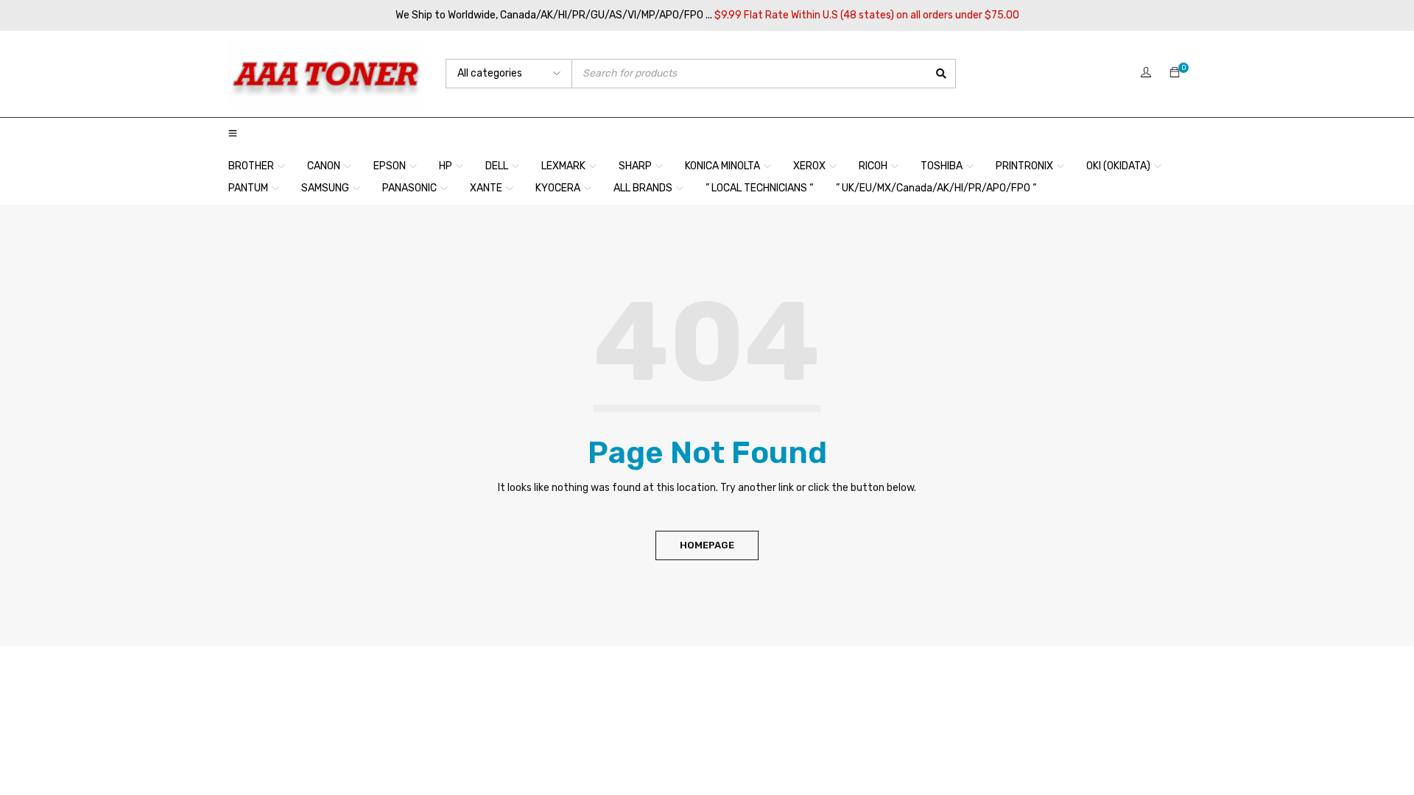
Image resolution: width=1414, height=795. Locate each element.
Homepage (707, 545)
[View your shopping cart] (1174, 73)
